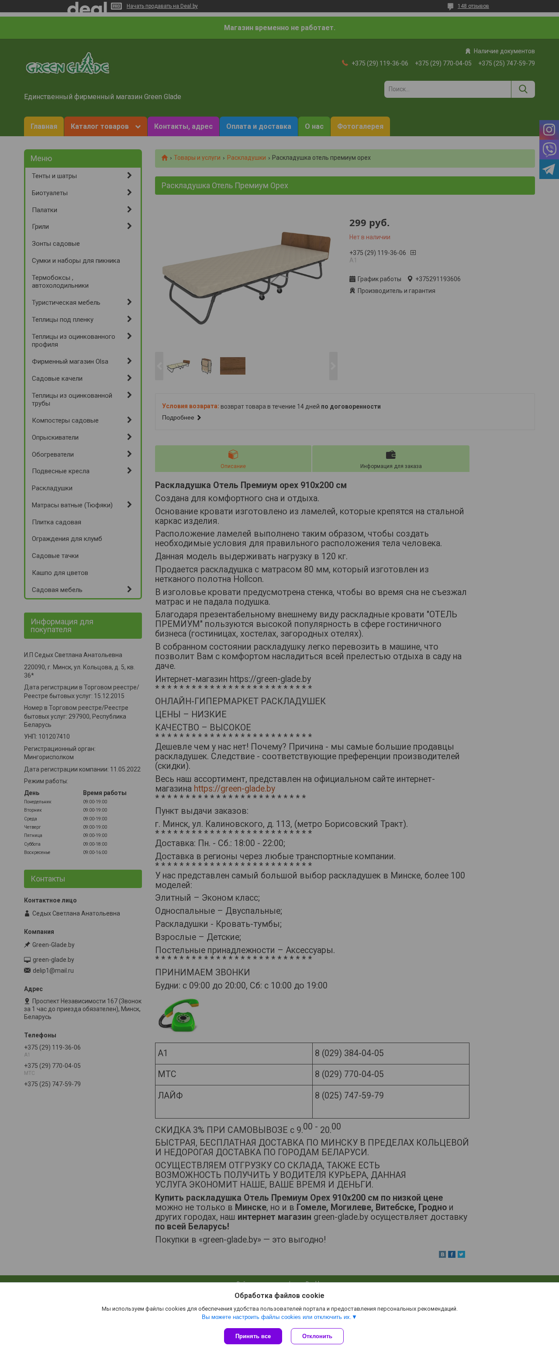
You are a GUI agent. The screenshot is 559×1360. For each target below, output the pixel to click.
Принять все (253, 1336)
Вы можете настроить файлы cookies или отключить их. (277, 1317)
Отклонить (317, 1336)
